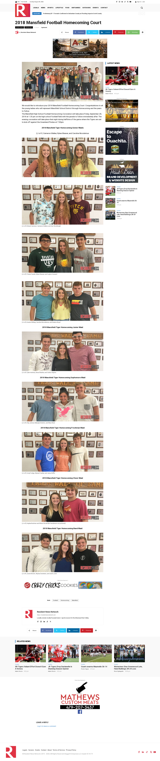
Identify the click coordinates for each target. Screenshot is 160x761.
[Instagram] (119, 1)
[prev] (140, 13)
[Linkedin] (122, 1)
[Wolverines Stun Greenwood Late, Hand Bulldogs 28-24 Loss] (110, 215)
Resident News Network (28, 32)
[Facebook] (116, 1)
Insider (107, 87)
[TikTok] (125, 1)
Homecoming (65, 600)
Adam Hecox (109, 93)
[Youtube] (130, 1)
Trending (28, 27)
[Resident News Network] (23, 10)
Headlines (19, 27)
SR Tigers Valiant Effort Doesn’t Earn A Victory (30, 667)
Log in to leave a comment (46, 726)
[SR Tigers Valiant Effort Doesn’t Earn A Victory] (121, 76)
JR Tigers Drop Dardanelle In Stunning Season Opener (127, 189)
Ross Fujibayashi (118, 671)
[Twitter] (127, 1)
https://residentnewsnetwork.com (46, 615)
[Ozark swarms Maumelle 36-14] (110, 203)
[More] (142, 32)
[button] (142, 8)
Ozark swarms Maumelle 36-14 (94, 666)
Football (55, 600)
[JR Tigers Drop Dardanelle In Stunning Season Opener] (110, 191)
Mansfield (75, 600)
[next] (143, 13)
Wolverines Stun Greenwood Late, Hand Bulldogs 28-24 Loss (127, 214)
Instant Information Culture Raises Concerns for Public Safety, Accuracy (66, 13)
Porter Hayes (85, 669)
